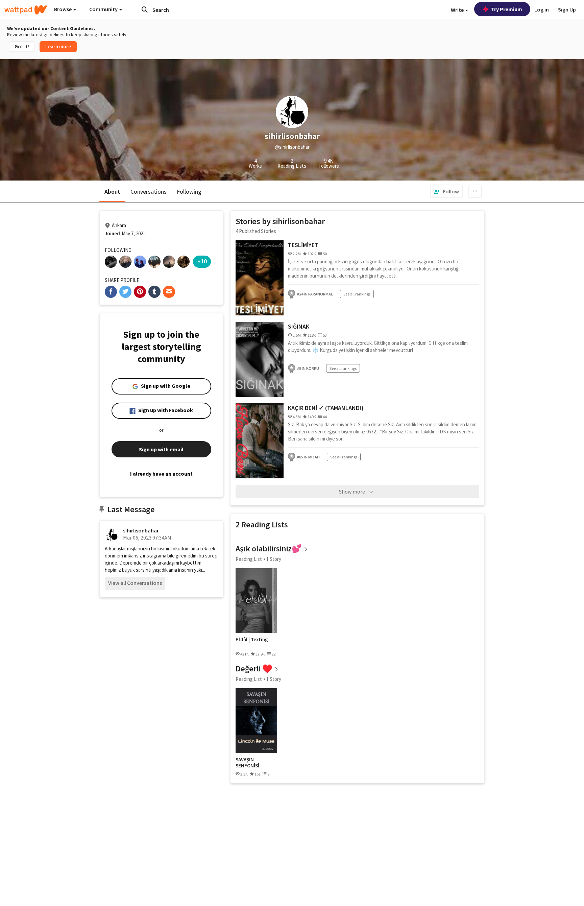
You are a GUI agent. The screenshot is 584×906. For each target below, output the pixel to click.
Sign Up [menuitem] (567, 9)
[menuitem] (446, 191)
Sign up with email (161, 449)
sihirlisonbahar (141, 530)
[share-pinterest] (140, 292)
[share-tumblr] (154, 292)
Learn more (58, 46)
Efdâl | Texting (252, 640)
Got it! (22, 46)
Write (458, 9)
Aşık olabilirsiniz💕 (269, 548)
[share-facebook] (111, 292)
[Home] (25, 10)
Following (189, 191)
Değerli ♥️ (254, 668)
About (112, 191)
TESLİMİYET (303, 245)
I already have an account (161, 473)
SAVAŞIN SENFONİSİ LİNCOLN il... (249, 762)
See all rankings (356, 293)
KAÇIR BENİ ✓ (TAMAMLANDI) (326, 408)
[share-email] (169, 292)
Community (104, 9)
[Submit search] (144, 9)
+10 (202, 261)
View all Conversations (135, 582)
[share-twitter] (125, 292)
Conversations (148, 191)
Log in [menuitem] (541, 9)
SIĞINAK (298, 326)
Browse (63, 9)
